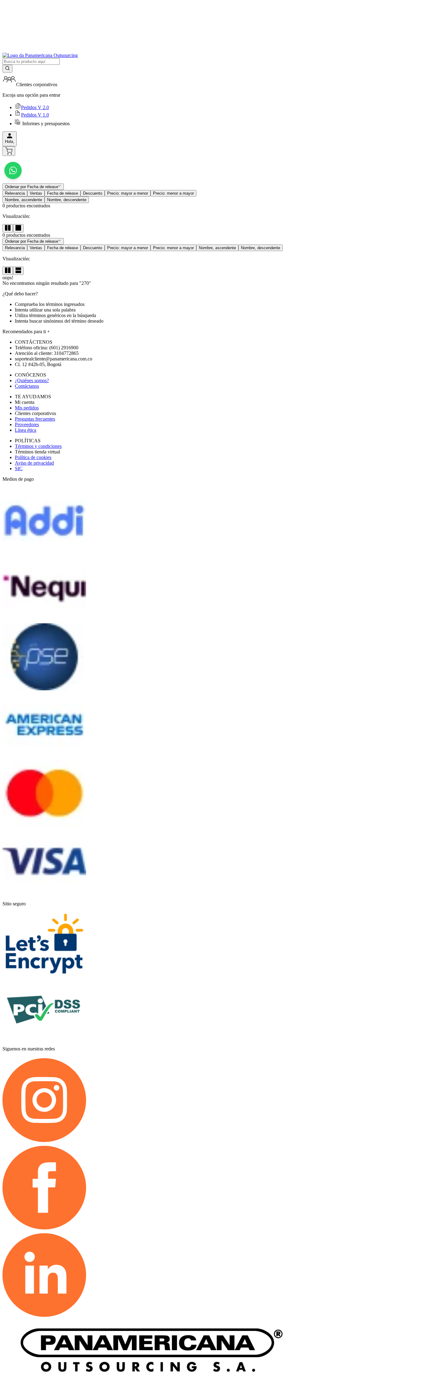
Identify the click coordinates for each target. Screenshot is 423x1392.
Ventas (36, 193)
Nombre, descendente (66, 199)
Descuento (92, 193)
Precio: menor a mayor (173, 193)
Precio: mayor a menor (127, 193)
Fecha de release (62, 193)
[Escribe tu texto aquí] (13, 180)
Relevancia (15, 193)
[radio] (7, 228)
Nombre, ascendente (23, 199)
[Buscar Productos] (7, 69)
